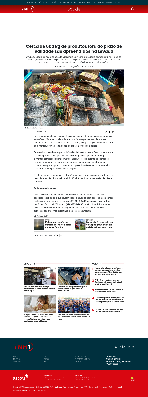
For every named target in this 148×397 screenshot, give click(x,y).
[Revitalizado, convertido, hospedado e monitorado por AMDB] (133, 379)
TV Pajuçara (79, 2)
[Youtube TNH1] (129, 347)
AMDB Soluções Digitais (36, 390)
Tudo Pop (91, 2)
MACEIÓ (16, 359)
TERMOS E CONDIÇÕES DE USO (118, 362)
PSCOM (78, 362)
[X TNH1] (124, 347)
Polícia (55, 2)
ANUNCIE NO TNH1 (113, 359)
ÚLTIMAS (16, 357)
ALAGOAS (17, 362)
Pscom (117, 2)
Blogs (63, 2)
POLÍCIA (47, 357)
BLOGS (46, 359)
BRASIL (47, 362)
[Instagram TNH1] (116, 347)
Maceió (38, 2)
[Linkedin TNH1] (133, 347)
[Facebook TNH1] (120, 347)
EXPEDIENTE (111, 357)
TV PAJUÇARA (80, 357)
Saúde (74, 9)
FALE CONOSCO (112, 364)
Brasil (69, 2)
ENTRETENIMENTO (82, 359)
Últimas (30, 2)
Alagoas (46, 2)
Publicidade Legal (104, 2)
